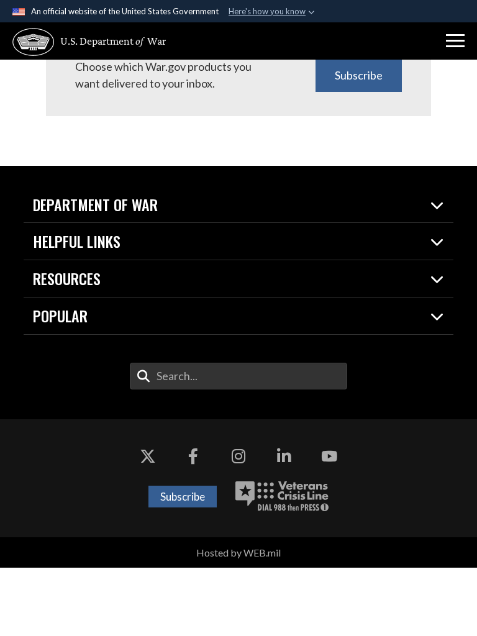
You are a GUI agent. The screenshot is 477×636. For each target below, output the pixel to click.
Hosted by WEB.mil (238, 552)
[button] (455, 41)
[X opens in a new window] (147, 456)
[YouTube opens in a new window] (329, 456)
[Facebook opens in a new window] (193, 456)
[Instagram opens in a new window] (238, 456)
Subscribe (359, 75)
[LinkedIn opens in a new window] (283, 456)
